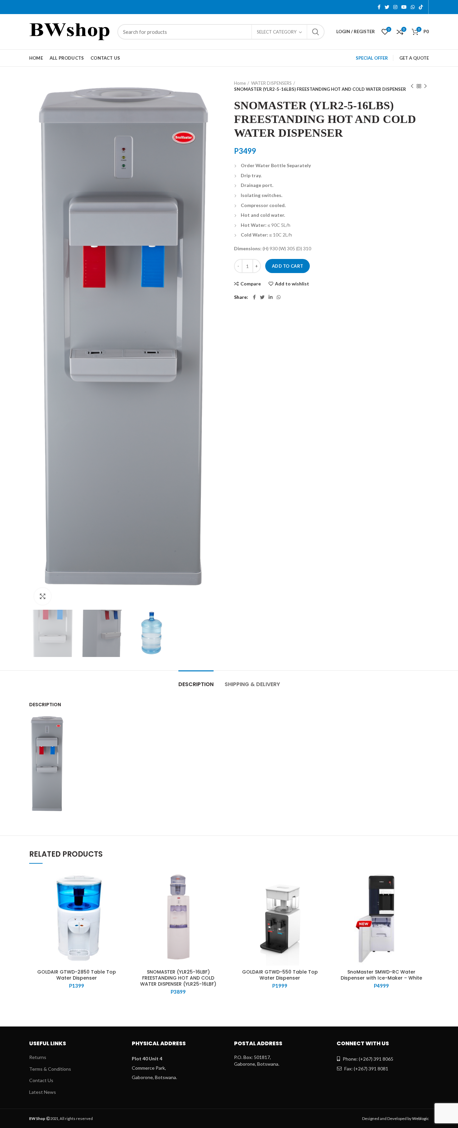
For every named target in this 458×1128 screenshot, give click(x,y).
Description (196, 684)
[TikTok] (421, 7)
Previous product (412, 86)
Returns (37, 1057)
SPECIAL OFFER (372, 58)
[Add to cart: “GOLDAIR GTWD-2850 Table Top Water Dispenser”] (119, 896)
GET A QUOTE (414, 58)
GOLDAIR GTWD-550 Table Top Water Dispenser (280, 975)
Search (315, 32)
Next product (425, 86)
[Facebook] (379, 7)
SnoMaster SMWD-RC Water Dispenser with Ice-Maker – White (381, 975)
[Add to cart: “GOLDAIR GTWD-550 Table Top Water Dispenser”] (322, 896)
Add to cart (287, 266)
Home (240, 83)
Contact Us (41, 1080)
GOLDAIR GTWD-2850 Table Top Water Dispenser (76, 975)
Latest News (42, 1092)
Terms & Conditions (50, 1069)
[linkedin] (271, 297)
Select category (276, 32)
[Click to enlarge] (42, 596)
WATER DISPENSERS (271, 83)
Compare (250, 283)
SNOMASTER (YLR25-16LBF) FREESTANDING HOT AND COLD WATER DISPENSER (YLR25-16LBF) (178, 978)
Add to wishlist (292, 283)
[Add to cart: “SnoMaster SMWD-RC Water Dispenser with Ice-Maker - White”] (423, 896)
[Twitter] (387, 7)
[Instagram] (395, 7)
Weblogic (420, 1118)
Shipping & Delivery (252, 684)
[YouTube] (404, 7)
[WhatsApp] (413, 7)
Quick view (119, 911)
